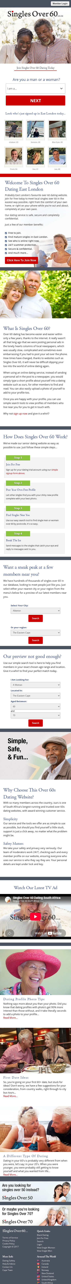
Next (35, 100)
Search (35, 618)
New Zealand (48, 1273)
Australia (46, 1260)
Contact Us (7, 1267)
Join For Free (42, 1238)
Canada (45, 1263)
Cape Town (7, 1270)
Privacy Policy (8, 1240)
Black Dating (43, 1235)
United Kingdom (49, 1279)
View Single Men (44, 1250)
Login (39, 1244)
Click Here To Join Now (21, 260)
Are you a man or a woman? (36, 79)
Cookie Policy (8, 1243)
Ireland (45, 1267)
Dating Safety (8, 1260)
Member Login (60, 3)
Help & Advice (8, 1263)
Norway (45, 1270)
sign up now (20, 413)
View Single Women (46, 1247)
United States (48, 1276)
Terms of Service (10, 1237)
